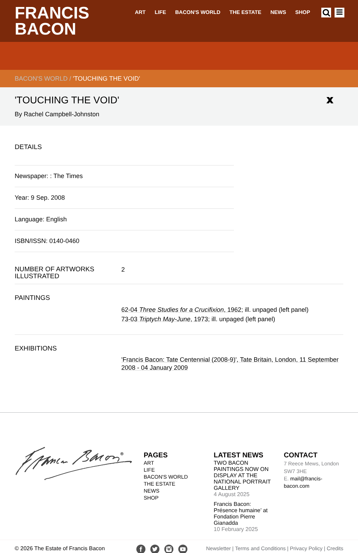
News (278, 12)
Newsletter (218, 549)
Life (160, 12)
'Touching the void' (106, 78)
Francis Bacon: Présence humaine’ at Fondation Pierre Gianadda (240, 513)
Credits (335, 549)
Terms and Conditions (260, 549)
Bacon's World (197, 12)
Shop (302, 12)
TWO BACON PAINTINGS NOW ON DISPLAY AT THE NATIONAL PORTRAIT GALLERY (242, 475)
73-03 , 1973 (164, 319)
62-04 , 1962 (181, 309)
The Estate (245, 12)
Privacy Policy (306, 549)
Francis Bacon (52, 21)
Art (140, 12)
